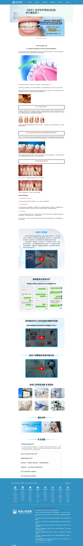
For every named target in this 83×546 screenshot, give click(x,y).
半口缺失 (15, 499)
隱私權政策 (37, 542)
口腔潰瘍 (37, 501)
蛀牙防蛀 (68, 492)
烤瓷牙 (30, 494)
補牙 (38, 492)
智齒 (38, 494)
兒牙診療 (68, 501)
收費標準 (45, 2)
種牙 (15, 492)
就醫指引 (68, 2)
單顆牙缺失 (15, 494)
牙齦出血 (52, 494)
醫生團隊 (52, 2)
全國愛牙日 (45, 494)
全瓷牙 (30, 492)
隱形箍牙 (22, 492)
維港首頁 (30, 2)
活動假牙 (30, 499)
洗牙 (45, 38)
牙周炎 (52, 492)
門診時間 (60, 2)
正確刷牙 (45, 492)
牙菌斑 (60, 501)
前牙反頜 (22, 494)
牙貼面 (30, 501)
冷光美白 (60, 492)
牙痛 (38, 499)
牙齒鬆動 (52, 499)
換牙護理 (68, 499)
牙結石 (60, 499)
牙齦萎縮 (52, 501)
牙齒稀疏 (22, 499)
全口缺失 (15, 501)
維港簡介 (37, 2)
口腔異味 (45, 499)
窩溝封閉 (68, 494)
